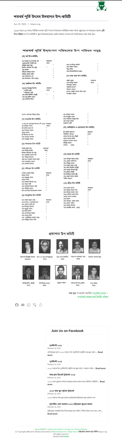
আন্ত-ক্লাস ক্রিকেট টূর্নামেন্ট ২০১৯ (62, 375)
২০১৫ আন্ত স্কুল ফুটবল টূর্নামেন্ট (61, 391)
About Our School (55, 429)
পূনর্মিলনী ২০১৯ (55, 362)
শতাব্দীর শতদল (99, 293)
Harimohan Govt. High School (66, 432)
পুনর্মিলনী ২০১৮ (55, 346)
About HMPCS (41, 429)
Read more (101, 368)
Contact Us (68, 429)
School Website (81, 429)
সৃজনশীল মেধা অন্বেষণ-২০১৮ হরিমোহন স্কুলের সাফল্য (70, 404)
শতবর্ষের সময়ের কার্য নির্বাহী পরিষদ (93, 297)
